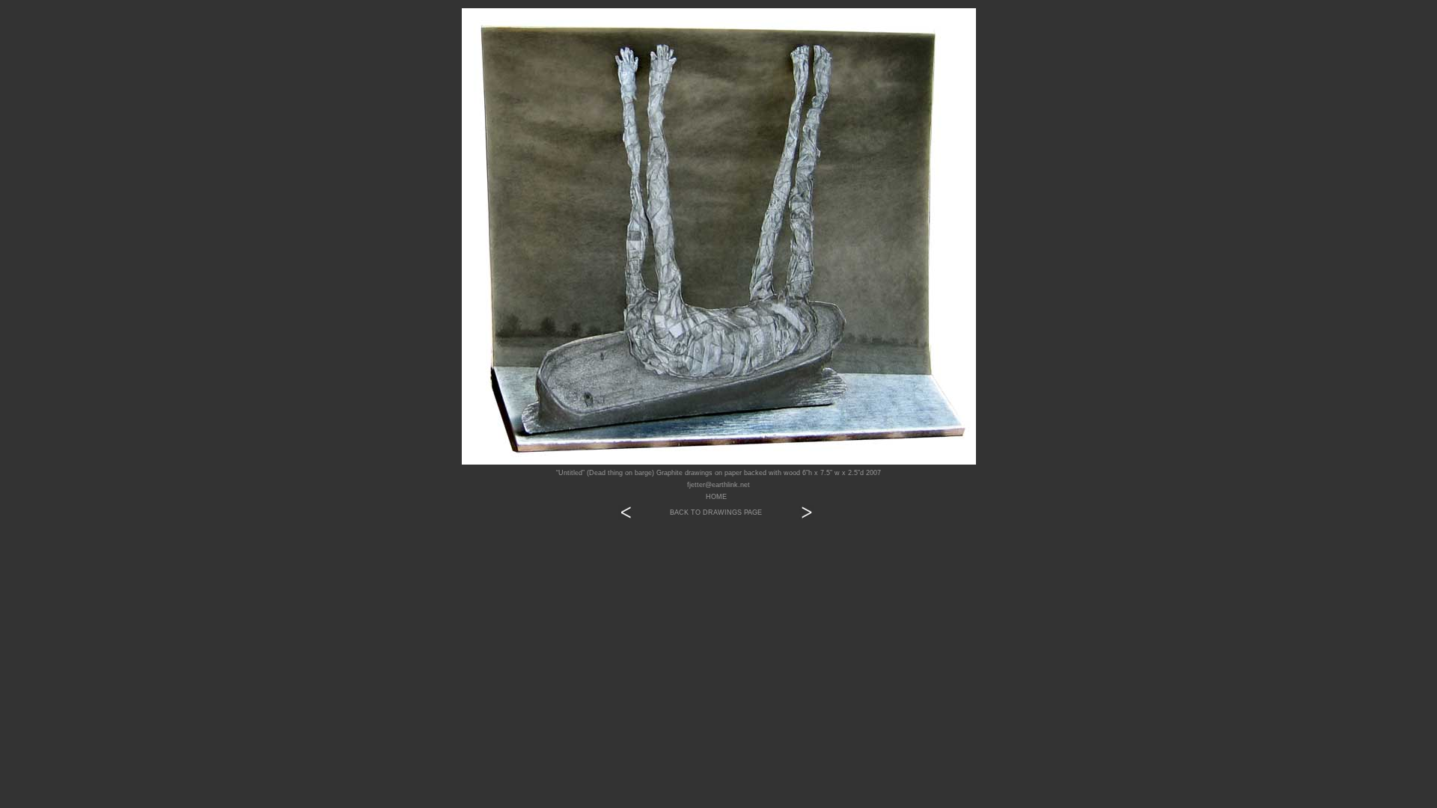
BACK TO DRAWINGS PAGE (716, 512)
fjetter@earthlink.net (718, 485)
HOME (716, 497)
